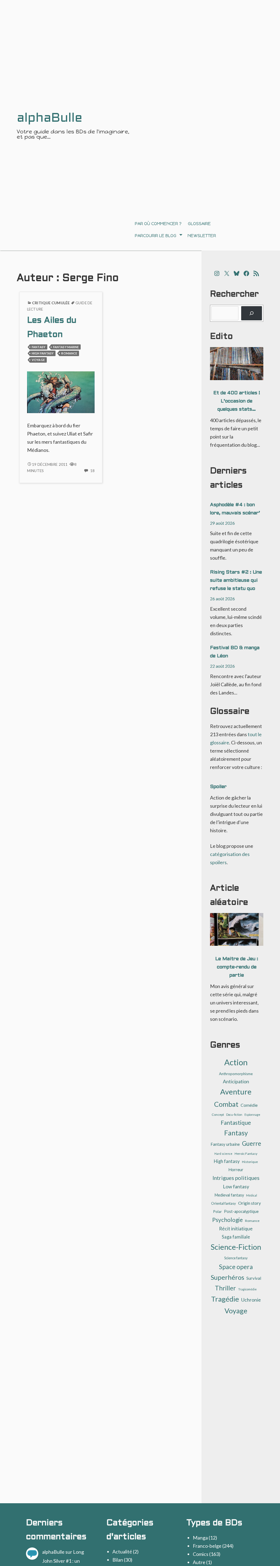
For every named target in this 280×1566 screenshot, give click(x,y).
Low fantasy (236, 1186)
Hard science (223, 1153)
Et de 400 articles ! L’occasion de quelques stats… (236, 401)
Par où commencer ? (158, 223)
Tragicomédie (247, 1289)
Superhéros (227, 1277)
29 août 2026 (222, 523)
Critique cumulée (51, 302)
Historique (250, 1162)
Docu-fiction (234, 1114)
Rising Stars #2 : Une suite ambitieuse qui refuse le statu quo (236, 580)
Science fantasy (236, 1258)
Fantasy (38, 347)
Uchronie (251, 1300)
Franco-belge (207, 1546)
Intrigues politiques (235, 1177)
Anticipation (236, 1081)
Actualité (122, 1552)
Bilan (117, 1560)
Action (236, 1062)
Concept (218, 1114)
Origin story (249, 1203)
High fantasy (43, 353)
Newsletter (202, 235)
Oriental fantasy (223, 1203)
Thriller (225, 1288)
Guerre (251, 1143)
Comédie (249, 1105)
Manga (200, 1538)
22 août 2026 (222, 666)
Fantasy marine (66, 347)
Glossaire (199, 223)
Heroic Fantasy (246, 1154)
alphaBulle (53, 1552)
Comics (200, 1554)
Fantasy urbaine (225, 1144)
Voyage (38, 360)
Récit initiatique (236, 1228)
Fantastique (236, 1122)
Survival (253, 1278)
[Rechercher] (251, 313)
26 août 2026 (222, 598)
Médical (251, 1195)
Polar (217, 1211)
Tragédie (225, 1298)
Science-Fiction (236, 1246)
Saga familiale (236, 1236)
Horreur (235, 1169)
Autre (199, 1562)
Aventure (236, 1091)
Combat (226, 1104)
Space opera (236, 1266)
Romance (69, 353)
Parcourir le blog (155, 235)
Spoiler (218, 787)
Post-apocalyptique (241, 1211)
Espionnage (252, 1114)
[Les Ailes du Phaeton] (61, 392)
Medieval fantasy (229, 1195)
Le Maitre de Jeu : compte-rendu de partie (236, 967)
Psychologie (227, 1219)
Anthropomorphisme (236, 1074)
